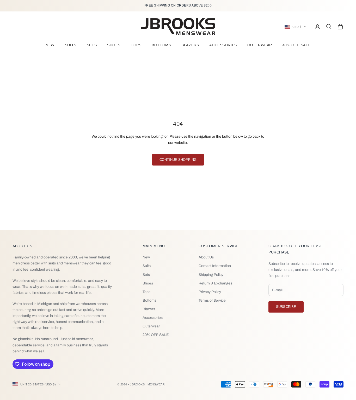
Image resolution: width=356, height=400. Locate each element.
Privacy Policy (210, 292)
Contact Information (215, 266)
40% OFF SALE (296, 45)
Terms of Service (212, 300)
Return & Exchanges (215, 283)
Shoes (113, 45)
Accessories (223, 45)
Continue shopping (178, 160)
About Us (206, 257)
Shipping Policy (211, 275)
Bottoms (161, 45)
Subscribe (286, 307)
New (50, 45)
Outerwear (259, 45)
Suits (70, 45)
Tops (136, 45)
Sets (92, 45)
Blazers (190, 45)
